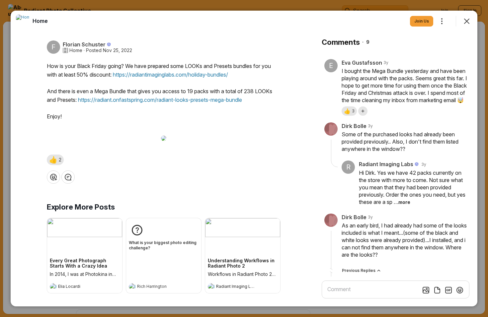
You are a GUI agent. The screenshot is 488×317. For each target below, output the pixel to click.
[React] (53, 177)
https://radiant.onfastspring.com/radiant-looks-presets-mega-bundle (160, 99)
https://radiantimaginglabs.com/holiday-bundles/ (170, 74)
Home (75, 50)
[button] (55, 160)
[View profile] (53, 286)
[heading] (78, 287)
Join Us (421, 21)
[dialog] (244, 158)
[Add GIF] (448, 290)
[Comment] (68, 177)
